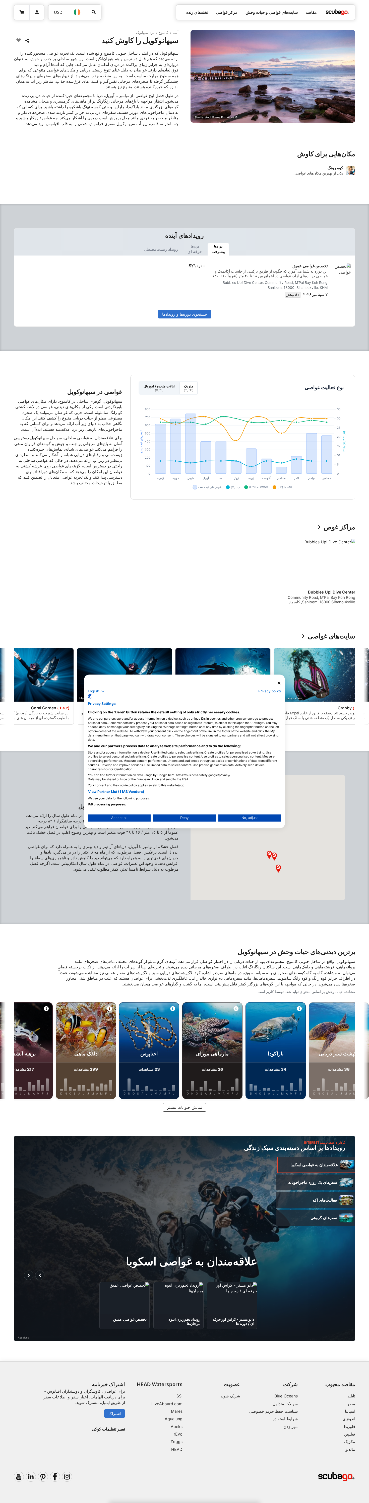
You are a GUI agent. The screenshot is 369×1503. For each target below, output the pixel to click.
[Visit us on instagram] (67, 1477)
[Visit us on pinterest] (43, 1477)
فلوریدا (349, 1426)
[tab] (218, 249)
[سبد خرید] (22, 12)
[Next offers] (28, 1275)
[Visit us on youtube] (19, 1477)
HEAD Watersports (159, 1384)
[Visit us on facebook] (55, 1477)
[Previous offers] (40, 1275)
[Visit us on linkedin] (31, 1477)
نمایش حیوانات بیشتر (184, 1107)
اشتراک (114, 1413)
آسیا (175, 32)
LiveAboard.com (166, 1403)
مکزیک (349, 1441)
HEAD (176, 1449)
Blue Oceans (286, 1395)
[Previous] (348, 574)
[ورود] (37, 12)
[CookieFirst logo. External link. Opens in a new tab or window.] (90, 696)
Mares (176, 1411)
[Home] (337, 12)
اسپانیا (350, 1411)
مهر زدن (290, 1426)
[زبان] (77, 12)
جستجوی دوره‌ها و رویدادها (184, 314)
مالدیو (350, 1449)
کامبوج (163, 32)
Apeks (176, 1426)
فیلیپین (349, 1434)
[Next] (17, 574)
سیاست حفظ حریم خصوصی (273, 1411)
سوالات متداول (285, 1403)
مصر (351, 1403)
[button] (278, 869)
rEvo (178, 1434)
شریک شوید (230, 1395)
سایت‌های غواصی (331, 636)
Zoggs (176, 1441)
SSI (179, 1395)
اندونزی (349, 1418)
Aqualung (173, 1418)
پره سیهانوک (145, 32)
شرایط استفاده (285, 1418)
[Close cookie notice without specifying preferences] (279, 683)
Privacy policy (269, 691)
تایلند (351, 1395)
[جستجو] (93, 12)
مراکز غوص (339, 527)
